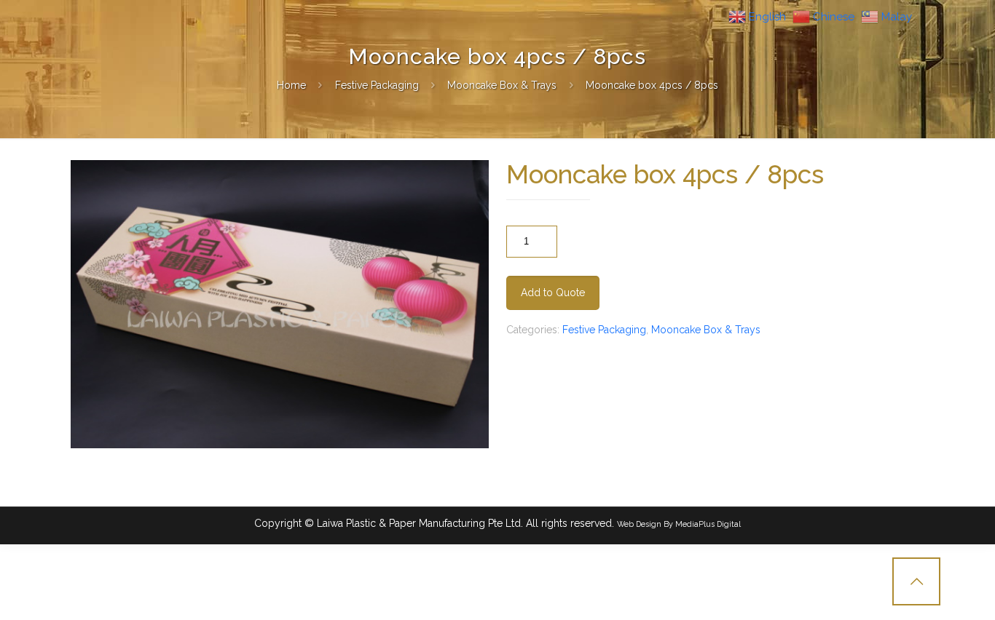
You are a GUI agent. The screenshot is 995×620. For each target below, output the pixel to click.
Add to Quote (553, 292)
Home (291, 85)
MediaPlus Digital (708, 524)
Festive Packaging (377, 85)
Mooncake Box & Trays (502, 85)
